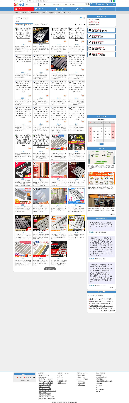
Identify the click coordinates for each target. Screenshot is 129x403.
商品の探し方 (42, 377)
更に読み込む (50, 269)
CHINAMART (100, 389)
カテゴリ (60, 375)
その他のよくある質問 (108, 310)
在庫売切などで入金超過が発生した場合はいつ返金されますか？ (102, 303)
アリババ (30, 24)
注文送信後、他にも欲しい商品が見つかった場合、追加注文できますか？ (102, 306)
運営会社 (99, 383)
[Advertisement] (49, 286)
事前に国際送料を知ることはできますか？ (102, 301)
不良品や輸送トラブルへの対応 (47, 391)
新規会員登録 (81, 375)
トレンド (60, 379)
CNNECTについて (44, 375)
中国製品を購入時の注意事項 (47, 399)
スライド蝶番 (94, 20)
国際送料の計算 (62, 381)
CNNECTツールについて (46, 379)
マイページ (81, 381)
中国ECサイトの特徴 (45, 395)
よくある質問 (81, 383)
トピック (112, 214)
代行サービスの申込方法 (46, 381)
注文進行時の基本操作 (45, 385)
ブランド (60, 377)
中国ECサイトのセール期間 (46, 397)
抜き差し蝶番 (94, 24)
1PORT (99, 391)
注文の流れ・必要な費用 (46, 383)
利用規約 (99, 375)
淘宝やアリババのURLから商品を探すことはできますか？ (102, 299)
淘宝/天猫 (20, 24)
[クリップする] (17, 29)
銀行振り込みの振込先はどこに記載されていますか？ (102, 308)
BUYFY (99, 387)
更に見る (112, 287)
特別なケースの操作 (44, 387)
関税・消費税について (45, 393)
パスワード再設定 (83, 379)
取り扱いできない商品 (45, 389)
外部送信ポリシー (102, 379)
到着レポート (62, 383)
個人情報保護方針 (102, 377)
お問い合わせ (81, 385)
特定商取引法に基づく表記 (104, 381)
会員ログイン (81, 377)
